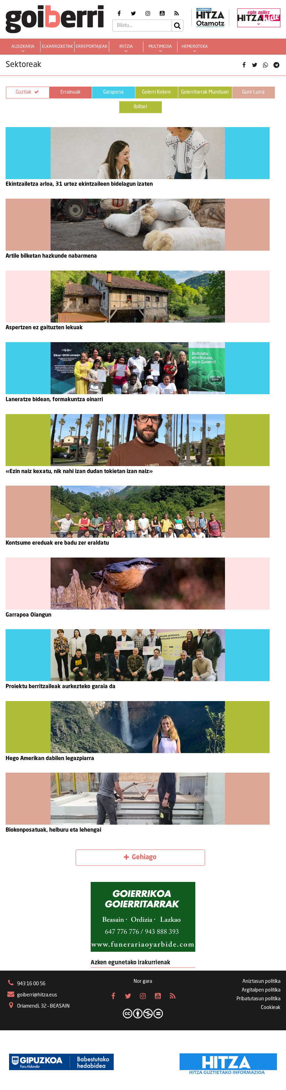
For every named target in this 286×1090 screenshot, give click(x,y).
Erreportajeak (91, 47)
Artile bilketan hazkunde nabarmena (51, 256)
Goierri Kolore (156, 92)
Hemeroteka (195, 47)
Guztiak (23, 92)
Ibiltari (140, 106)
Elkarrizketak (57, 47)
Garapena (113, 92)
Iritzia (126, 47)
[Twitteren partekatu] (255, 65)
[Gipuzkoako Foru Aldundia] (61, 1062)
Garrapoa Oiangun (28, 615)
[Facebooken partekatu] (244, 65)
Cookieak (270, 1007)
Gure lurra (253, 92)
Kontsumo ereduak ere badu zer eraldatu (57, 543)
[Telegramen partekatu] (276, 65)
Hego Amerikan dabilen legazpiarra (50, 758)
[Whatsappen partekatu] (266, 65)
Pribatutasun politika (258, 998)
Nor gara (143, 981)
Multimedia (160, 47)
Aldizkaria (23, 47)
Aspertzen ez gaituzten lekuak (44, 328)
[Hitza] (228, 1062)
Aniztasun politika (261, 981)
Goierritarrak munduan (205, 92)
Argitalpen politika (261, 990)
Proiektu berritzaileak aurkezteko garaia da (60, 687)
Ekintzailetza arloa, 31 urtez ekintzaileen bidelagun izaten (79, 184)
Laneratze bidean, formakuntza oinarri (54, 400)
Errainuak (70, 92)
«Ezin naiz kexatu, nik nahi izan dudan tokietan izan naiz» (79, 471)
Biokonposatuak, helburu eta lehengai (53, 830)
